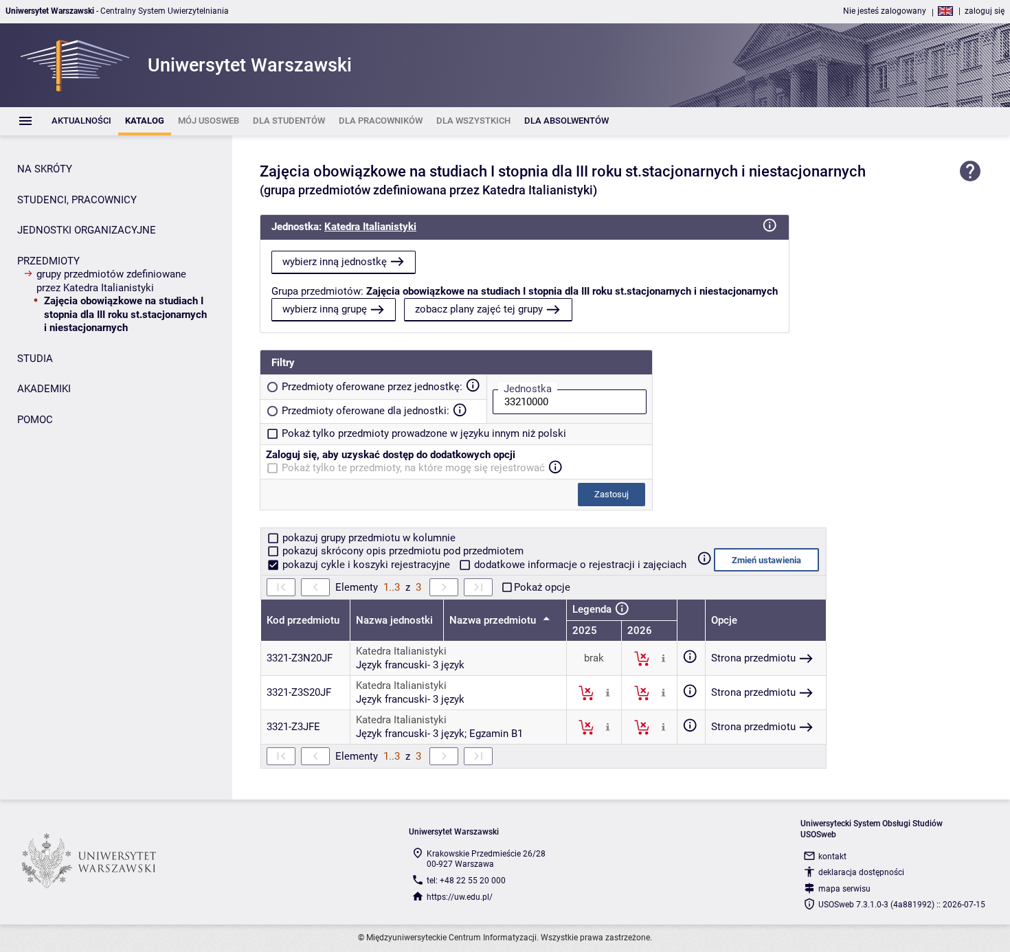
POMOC (35, 419)
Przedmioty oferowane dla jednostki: (365, 411)
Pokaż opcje (542, 587)
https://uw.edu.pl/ (460, 897)
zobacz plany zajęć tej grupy (479, 309)
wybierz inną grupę (324, 309)
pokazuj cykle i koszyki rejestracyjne (366, 564)
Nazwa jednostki (394, 620)
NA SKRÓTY (44, 169)
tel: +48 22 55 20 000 (466, 880)
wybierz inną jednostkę (334, 262)
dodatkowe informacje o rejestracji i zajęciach (578, 564)
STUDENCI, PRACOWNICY (77, 200)
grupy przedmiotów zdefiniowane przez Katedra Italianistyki (111, 281)
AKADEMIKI (44, 389)
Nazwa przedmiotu (494, 620)
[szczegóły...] (663, 658)
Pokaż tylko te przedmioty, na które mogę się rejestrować (413, 468)
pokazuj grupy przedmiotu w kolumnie (368, 538)
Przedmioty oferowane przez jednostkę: (372, 387)
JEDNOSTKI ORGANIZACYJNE (86, 230)
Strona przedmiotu (753, 658)
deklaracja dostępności (861, 872)
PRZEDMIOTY (48, 261)
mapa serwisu (844, 889)
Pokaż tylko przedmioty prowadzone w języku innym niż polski (424, 433)
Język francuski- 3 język (410, 665)
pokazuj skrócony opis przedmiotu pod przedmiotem (402, 551)
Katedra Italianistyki (370, 226)
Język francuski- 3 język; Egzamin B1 (439, 733)
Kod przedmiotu (303, 620)
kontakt (832, 856)
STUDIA (35, 358)
